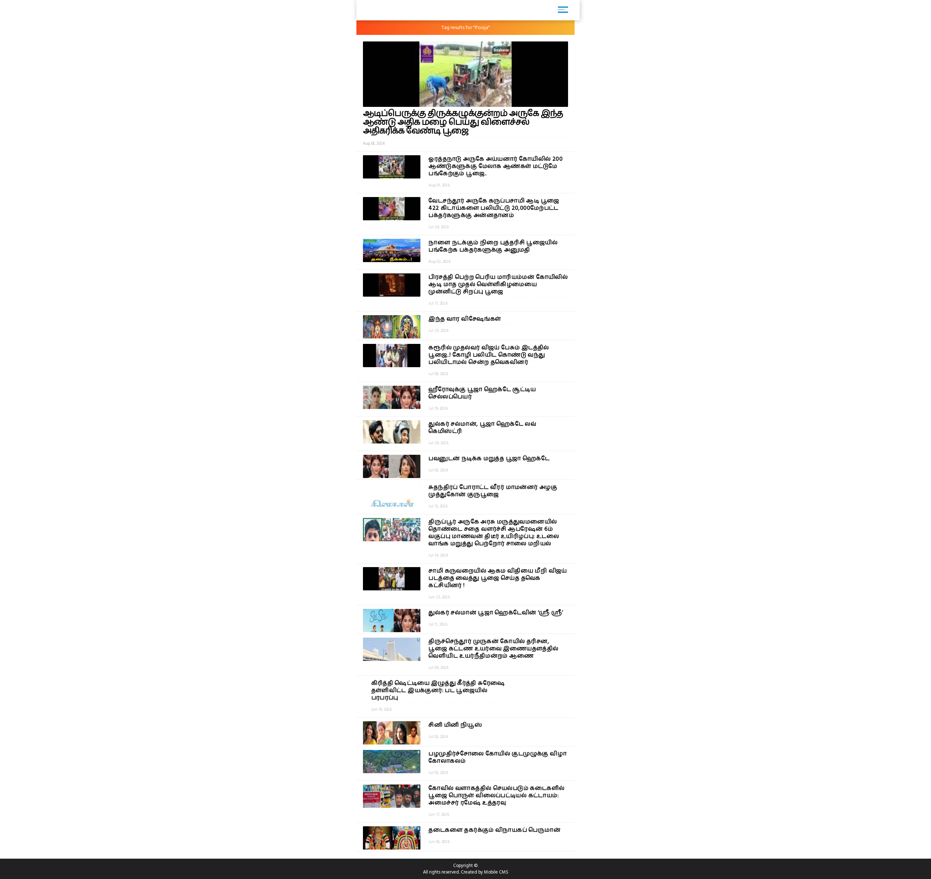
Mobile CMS (496, 872)
